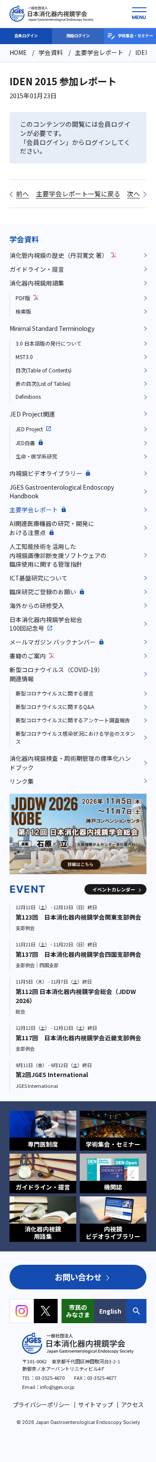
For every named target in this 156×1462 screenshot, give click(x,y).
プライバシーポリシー (41, 1404)
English (110, 1311)
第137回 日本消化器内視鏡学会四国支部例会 (78, 954)
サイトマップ (95, 1404)
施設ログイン (78, 35)
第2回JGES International (52, 1074)
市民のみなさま (78, 1311)
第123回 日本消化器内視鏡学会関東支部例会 (78, 917)
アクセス (132, 1404)
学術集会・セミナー (135, 35)
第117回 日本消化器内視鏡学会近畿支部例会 (78, 1037)
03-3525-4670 (50, 1377)
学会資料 (24, 239)
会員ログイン (26, 35)
